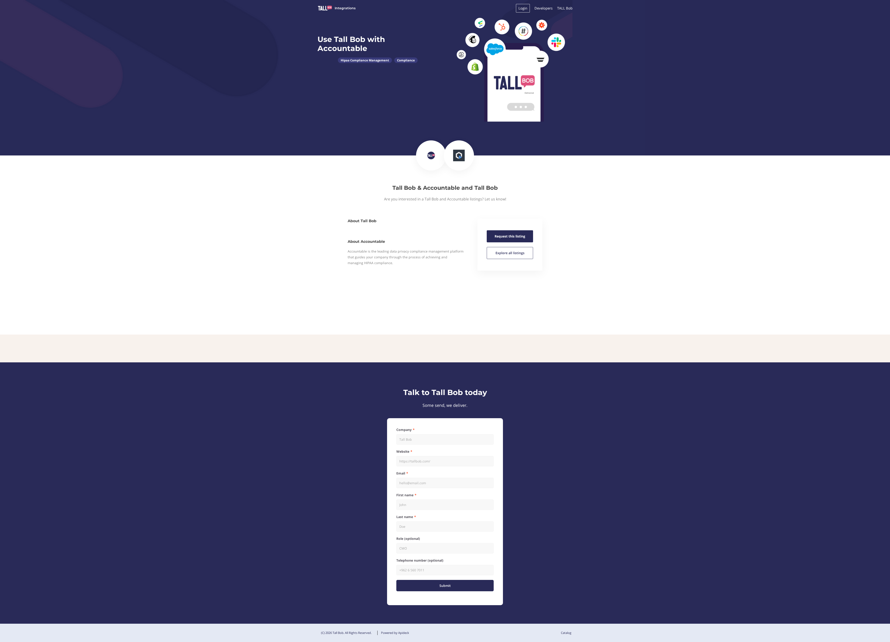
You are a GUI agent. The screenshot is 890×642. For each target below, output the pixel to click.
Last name (404, 517)
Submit (445, 585)
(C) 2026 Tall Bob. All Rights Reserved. (346, 633)
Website (402, 451)
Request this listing (510, 236)
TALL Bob (564, 8)
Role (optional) (408, 538)
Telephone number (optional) (419, 560)
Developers (543, 8)
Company (404, 429)
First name (404, 495)
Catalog (566, 633)
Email (400, 473)
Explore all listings (510, 253)
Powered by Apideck (395, 633)
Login (522, 8)
